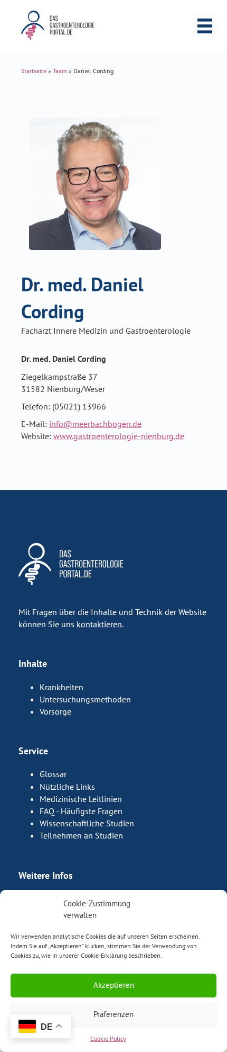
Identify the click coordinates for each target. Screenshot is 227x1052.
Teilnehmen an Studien (81, 835)
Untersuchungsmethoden (85, 699)
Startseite (33, 71)
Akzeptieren (113, 985)
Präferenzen (113, 1014)
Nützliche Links (67, 786)
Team (60, 71)
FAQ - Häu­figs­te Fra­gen (81, 811)
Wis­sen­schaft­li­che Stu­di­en (87, 823)
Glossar (53, 774)
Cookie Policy (108, 1038)
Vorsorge (55, 711)
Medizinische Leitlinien (81, 799)
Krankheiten (61, 687)
